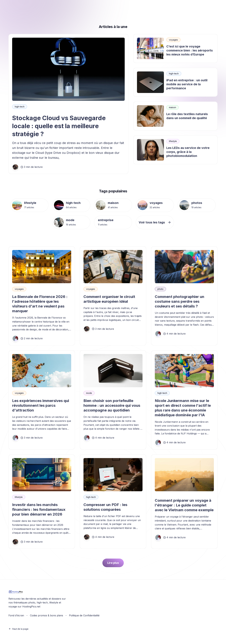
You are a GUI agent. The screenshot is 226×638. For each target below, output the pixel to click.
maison (172, 107)
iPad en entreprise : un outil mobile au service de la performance (186, 84)
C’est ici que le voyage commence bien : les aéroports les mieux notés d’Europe (189, 50)
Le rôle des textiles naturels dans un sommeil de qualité (187, 116)
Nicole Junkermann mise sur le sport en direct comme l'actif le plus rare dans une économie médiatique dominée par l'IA (183, 407)
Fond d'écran (16, 615)
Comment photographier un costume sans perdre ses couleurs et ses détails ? (179, 301)
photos (196, 203)
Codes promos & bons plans (46, 615)
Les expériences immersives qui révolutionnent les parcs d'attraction (40, 405)
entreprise (105, 220)
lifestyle (173, 141)
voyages (173, 39)
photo (160, 289)
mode (70, 220)
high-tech (19, 106)
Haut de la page (20, 629)
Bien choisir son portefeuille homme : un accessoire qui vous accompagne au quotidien (111, 405)
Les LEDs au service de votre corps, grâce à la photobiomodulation (188, 152)
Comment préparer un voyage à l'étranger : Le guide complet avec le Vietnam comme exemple (184, 505)
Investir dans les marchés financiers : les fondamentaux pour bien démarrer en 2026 (38, 509)
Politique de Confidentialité (84, 615)
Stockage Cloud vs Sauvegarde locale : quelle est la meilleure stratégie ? (59, 126)
